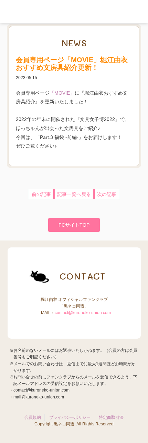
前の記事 (41, 194)
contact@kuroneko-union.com (83, 312)
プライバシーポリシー (70, 417)
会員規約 (32, 417)
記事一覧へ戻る (74, 194)
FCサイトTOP (74, 225)
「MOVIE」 (62, 93)
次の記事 (106, 194)
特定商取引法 (111, 417)
